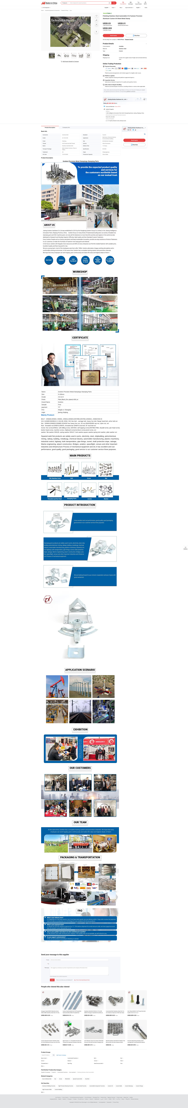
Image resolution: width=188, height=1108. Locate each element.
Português (69, 1099)
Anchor (95, 1060)
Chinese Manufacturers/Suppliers (76, 1097)
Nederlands (97, 1099)
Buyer (113, 7)
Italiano (86, 1099)
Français (75, 1099)
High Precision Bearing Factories (65, 1086)
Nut (121, 1058)
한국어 (106, 1099)
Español (64, 1099)
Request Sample (129, 39)
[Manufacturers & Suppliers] (49, 3)
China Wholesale (88, 1097)
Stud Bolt (87, 1079)
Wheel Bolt (67, 1079)
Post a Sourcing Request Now (82, 980)
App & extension (129, 7)
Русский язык (81, 1099)
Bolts (71, 10)
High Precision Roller (47, 1089)
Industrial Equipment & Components (52, 10)
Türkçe (122, 1099)
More (42, 1092)
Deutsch (91, 1099)
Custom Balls (119, 1086)
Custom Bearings (129, 1086)
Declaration (109, 1102)
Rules (146, 7)
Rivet (121, 1060)
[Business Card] (144, 134)
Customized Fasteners (73, 1058)
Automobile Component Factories (97, 1086)
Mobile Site (126, 1097)
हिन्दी (114, 1099)
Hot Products (58, 1097)
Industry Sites (103, 1097)
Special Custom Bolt (77, 1079)
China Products (65, 1097)
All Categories (46, 7)
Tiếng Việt (128, 1099)
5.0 (129, 130)
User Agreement (102, 1102)
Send (52, 980)
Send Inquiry (113, 35)
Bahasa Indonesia (134, 1099)
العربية (102, 1099)
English (59, 1099)
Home (42, 10)
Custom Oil (110, 1086)
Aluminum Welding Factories (48, 1086)
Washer (69, 1060)
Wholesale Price (96, 1097)
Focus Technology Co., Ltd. (84, 1102)
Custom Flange (139, 1086)
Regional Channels (111, 1097)
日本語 (110, 1099)
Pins (121, 1063)
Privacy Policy (116, 1102)
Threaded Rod (44, 1063)
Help (121, 7)
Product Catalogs (62, 1055)
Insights (131, 1097)
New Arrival (43, 1058)
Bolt (95, 1058)
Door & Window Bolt (46, 1079)
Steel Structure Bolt (98, 1063)
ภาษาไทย (118, 1099)
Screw (42, 1060)
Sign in (145, 4)
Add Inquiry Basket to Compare (71, 61)
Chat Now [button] (137, 35)
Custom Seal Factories (81, 1086)
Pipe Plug (70, 1063)
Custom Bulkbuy (58, 1089)
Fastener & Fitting (64, 10)
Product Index (119, 1097)
